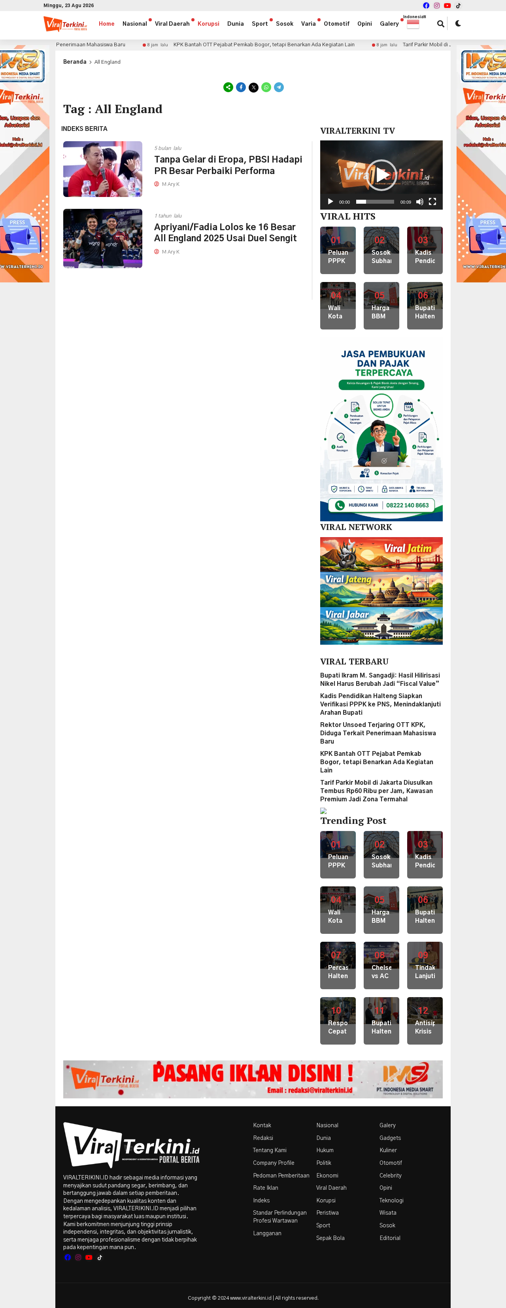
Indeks (261, 1201)
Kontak (262, 1125)
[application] (381, 174)
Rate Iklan (265, 1188)
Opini (364, 24)
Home (107, 24)
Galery (389, 24)
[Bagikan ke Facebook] (241, 87)
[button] (417, 24)
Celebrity (391, 1176)
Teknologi (392, 1201)
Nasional (135, 24)
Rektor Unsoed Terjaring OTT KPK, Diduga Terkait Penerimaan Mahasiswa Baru (378, 733)
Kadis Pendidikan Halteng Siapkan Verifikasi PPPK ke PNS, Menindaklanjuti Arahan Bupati (380, 704)
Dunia (235, 24)
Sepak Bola (330, 1238)
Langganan (267, 1233)
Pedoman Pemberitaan (281, 1176)
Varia (308, 24)
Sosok (284, 24)
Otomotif (336, 24)
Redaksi (263, 1138)
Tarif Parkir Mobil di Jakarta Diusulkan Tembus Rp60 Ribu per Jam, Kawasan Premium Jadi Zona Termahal (376, 791)
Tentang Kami (270, 1150)
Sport (260, 24)
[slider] (375, 202)
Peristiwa (327, 1213)
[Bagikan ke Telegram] (278, 87)
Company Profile (274, 1163)
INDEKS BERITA (84, 129)
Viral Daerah (172, 24)
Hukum (325, 1150)
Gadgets (390, 1138)
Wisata (388, 1213)
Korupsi (208, 24)
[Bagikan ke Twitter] (253, 87)
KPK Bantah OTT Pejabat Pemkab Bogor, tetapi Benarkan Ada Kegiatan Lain (229, 44)
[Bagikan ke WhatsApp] (266, 87)
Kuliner (388, 1150)
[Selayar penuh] (432, 202)
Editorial (390, 1238)
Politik (323, 1163)
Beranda (75, 62)
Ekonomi (327, 1176)
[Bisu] (420, 202)
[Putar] (330, 202)
